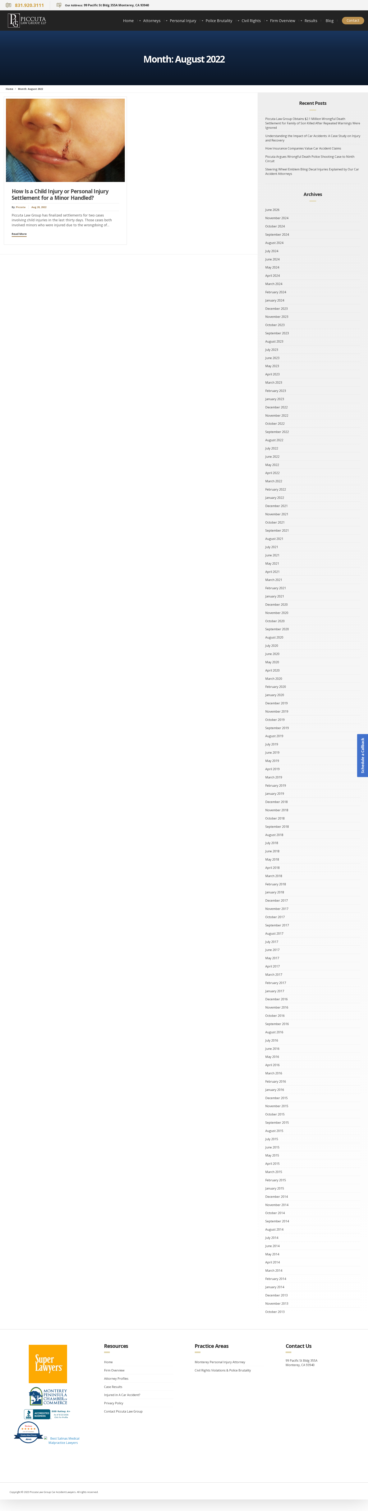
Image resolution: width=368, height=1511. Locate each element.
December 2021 (276, 506)
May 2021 (272, 563)
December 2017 (276, 900)
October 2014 (275, 1213)
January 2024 (274, 300)
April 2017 (272, 966)
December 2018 (276, 802)
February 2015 (275, 1180)
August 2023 (274, 341)
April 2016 (272, 1065)
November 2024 (276, 218)
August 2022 (274, 440)
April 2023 (272, 374)
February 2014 (275, 1279)
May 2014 (272, 1254)
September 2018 (277, 826)
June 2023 (272, 358)
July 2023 (271, 350)
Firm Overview (282, 20)
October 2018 (275, 818)
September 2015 (277, 1122)
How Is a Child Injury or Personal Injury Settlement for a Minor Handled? (60, 194)
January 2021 (274, 596)
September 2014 (277, 1221)
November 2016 (276, 1007)
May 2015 (272, 1155)
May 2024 (272, 267)
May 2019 (272, 761)
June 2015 (272, 1147)
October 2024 (275, 226)
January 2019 (274, 793)
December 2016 (276, 999)
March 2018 (273, 876)
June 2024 (272, 259)
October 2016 (275, 1016)
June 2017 (272, 950)
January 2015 (274, 1188)
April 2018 (272, 868)
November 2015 (276, 1106)
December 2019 (276, 703)
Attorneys (151, 20)
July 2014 (271, 1238)
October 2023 (275, 325)
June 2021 (272, 555)
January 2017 (274, 991)
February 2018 (275, 884)
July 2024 (271, 251)
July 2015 (271, 1139)
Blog (330, 20)
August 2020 (274, 637)
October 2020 (275, 621)
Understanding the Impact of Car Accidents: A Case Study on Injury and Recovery (312, 138)
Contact (353, 20)
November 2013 (276, 1303)
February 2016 (275, 1081)
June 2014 (272, 1246)
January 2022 (274, 498)
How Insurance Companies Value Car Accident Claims (303, 148)
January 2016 (274, 1090)
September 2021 (277, 530)
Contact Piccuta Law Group (123, 1411)
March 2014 (273, 1270)
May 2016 (272, 1057)
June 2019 (272, 752)
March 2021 (273, 580)
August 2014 (274, 1229)
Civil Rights (251, 20)
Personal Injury (183, 20)
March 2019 (273, 777)
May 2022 (272, 465)
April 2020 (272, 670)
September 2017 (277, 925)
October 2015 (275, 1114)
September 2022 (277, 432)
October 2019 (275, 720)
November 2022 (276, 415)
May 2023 (272, 366)
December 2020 (276, 604)
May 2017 (272, 958)
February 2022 (275, 489)
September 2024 (277, 234)
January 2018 (274, 892)
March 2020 (273, 679)
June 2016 (272, 1049)
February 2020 (275, 687)
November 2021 (276, 514)
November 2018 (276, 810)
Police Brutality (219, 20)
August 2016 (274, 1032)
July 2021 (271, 547)
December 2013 (276, 1295)
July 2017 (271, 942)
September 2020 (277, 629)
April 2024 (272, 275)
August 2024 (274, 243)
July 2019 (271, 744)
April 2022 (272, 473)
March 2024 (273, 284)
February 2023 (275, 391)
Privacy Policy (113, 1403)
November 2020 (276, 613)
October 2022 (275, 423)
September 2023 (277, 333)
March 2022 (273, 481)
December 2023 (276, 308)
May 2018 (272, 859)
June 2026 (272, 210)
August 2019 (274, 736)
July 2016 (271, 1040)
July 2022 (271, 448)
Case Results (113, 1387)
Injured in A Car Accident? (122, 1395)
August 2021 (274, 539)
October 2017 (275, 917)
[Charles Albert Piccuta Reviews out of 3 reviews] (28, 1443)
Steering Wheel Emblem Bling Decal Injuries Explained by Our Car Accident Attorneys (312, 171)
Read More (19, 234)
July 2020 (271, 646)
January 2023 (274, 399)
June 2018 (272, 851)
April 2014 (272, 1262)
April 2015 (272, 1164)
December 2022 (276, 407)
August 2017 (274, 933)
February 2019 (275, 785)
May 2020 (272, 662)
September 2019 (277, 728)
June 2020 (272, 654)
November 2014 (276, 1205)
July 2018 (271, 843)
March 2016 (273, 1073)
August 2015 (274, 1131)
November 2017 (276, 909)
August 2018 (274, 835)
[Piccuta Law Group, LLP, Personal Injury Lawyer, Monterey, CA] (48, 1414)
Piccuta (20, 207)
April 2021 (272, 572)
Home (128, 20)
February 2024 (275, 292)
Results (311, 20)
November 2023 (276, 317)
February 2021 (275, 588)
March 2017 (273, 974)
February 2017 (275, 983)
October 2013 (275, 1312)
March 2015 (273, 1172)
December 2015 (276, 1098)
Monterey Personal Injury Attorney (220, 1362)
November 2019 (276, 711)
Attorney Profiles (116, 1378)
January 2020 (274, 695)
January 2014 (274, 1287)
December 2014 (276, 1197)
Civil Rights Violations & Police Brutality (223, 1370)
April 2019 (272, 769)
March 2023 (273, 382)
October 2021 (275, 522)
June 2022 (272, 456)
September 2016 (277, 1024)
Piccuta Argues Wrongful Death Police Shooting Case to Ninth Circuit (309, 158)
